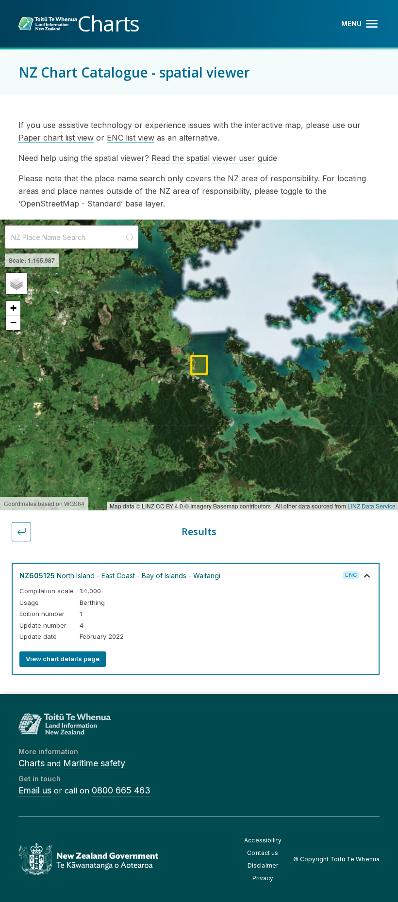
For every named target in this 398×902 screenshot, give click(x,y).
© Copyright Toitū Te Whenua (336, 859)
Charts (31, 763)
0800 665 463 (121, 790)
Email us (34, 790)
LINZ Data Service (372, 506)
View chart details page (63, 659)
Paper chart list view (56, 137)
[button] (16, 283)
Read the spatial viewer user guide (214, 158)
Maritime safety (94, 763)
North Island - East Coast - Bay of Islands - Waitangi (119, 575)
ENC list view (130, 137)
